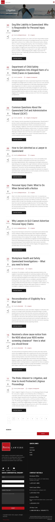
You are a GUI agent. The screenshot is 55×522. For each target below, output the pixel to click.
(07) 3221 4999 (35, 483)
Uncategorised (34, 77)
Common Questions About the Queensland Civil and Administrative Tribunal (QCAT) (29, 110)
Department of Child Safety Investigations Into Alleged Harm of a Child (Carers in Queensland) (30, 70)
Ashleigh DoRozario (22, 35)
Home (31, 454)
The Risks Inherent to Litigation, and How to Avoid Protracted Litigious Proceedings (29, 381)
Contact (32, 447)
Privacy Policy (6, 519)
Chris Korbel (20, 306)
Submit (13, 508)
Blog (31, 452)
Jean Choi (20, 77)
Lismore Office (34, 497)
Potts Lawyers (9, 13)
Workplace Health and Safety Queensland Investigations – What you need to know (28, 261)
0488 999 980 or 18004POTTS (39, 510)
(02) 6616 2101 (35, 503)
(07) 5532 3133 (35, 493)
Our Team (32, 450)
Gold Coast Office (35, 487)
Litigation (33, 35)
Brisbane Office (34, 476)
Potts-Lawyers (21, 268)
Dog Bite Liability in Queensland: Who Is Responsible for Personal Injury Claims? (30, 27)
